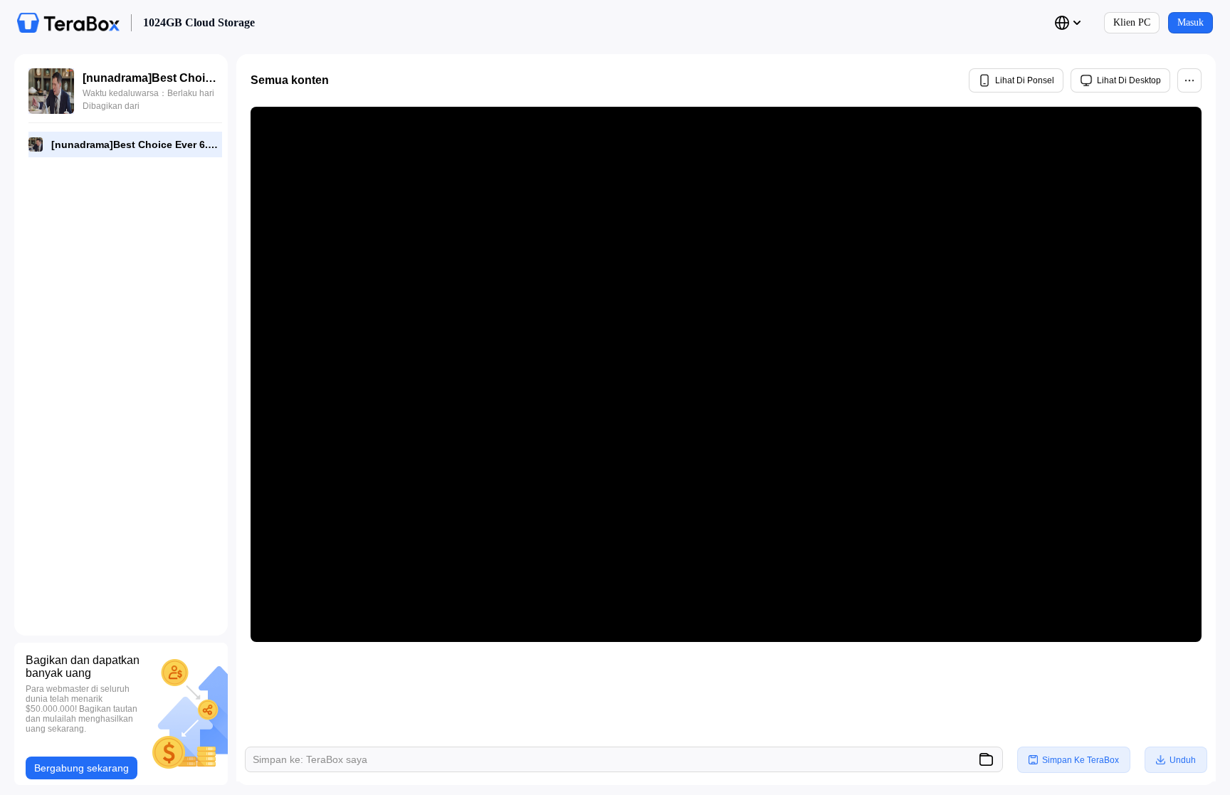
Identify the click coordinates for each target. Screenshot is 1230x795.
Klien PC (1131, 22)
